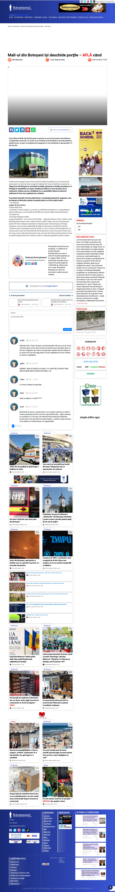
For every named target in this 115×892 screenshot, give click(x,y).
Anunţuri (13, 870)
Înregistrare (110, 2)
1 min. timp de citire (57, 60)
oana (22, 379)
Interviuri (46, 835)
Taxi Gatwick (61, 860)
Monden (46, 840)
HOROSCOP (90, 342)
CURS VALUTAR (90, 362)
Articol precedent (18, 295)
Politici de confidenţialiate (20, 876)
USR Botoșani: (46, 604)
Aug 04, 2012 (33, 393)
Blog (45, 837)
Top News (13, 721)
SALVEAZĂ (67, 329)
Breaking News (49, 827)
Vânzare (102, 367)
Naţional (46, 765)
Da (79, 226)
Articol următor (65, 295)
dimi (22, 393)
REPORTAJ (29, 17)
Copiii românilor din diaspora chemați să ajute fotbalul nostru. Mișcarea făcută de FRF (45, 583)
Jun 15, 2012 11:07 (99, 60)
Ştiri (45, 829)
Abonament (14, 884)
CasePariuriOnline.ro (54, 857)
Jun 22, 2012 (32, 407)
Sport (45, 843)
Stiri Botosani (16, 26)
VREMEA (91, 374)
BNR (86, 367)
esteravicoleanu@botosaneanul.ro (35, 260)
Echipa (46, 851)
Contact (13, 867)
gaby (22, 363)
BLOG (45, 17)
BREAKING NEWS (96, 17)
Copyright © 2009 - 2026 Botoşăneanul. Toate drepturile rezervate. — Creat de (57, 888)
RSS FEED (14, 881)
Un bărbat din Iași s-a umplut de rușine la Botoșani (37, 615)
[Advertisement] (57, 41)
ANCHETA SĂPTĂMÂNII (67, 17)
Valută (79, 367)
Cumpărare (94, 367)
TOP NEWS (52, 17)
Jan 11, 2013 (33, 379)
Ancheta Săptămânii (47, 817)
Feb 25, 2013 (33, 363)
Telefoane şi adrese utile (19, 873)
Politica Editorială (47, 847)
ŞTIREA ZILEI (83, 17)
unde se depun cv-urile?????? (31, 398)
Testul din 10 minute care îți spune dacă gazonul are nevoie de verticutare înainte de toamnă (46, 593)
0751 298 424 (13, 823)
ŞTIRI (11, 17)
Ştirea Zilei (47, 821)
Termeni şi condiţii (17, 878)
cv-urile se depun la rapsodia (30, 385)
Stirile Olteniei (61, 862)
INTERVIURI (18, 17)
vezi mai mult (82, 303)
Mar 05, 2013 (33, 340)
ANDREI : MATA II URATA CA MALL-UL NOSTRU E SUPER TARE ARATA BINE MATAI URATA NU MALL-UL (44, 370)
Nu (79, 230)
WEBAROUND (87, 888)
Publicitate (14, 865)
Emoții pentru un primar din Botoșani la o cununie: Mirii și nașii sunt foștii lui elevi (44, 572)
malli (22, 340)
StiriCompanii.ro (62, 861)
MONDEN (38, 17)
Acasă (9, 26)
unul (22, 407)
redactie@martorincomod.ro (17, 826)
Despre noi (14, 862)
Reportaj (46, 832)
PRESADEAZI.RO (62, 857)
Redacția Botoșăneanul (36, 257)
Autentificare (100, 2)
